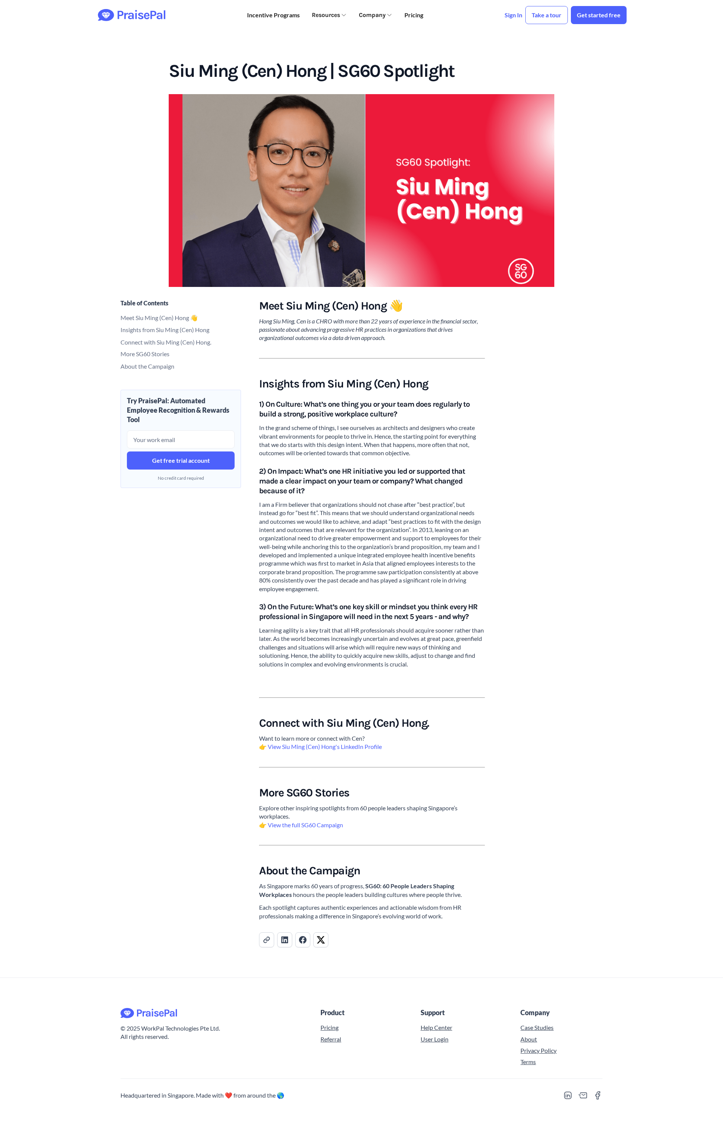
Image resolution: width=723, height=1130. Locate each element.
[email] (582, 1095)
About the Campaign (147, 366)
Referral (330, 1039)
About (528, 1039)
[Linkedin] (567, 1095)
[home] (131, 15)
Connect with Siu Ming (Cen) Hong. (165, 341)
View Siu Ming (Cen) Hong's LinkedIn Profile (325, 746)
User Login (434, 1039)
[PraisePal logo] (211, 1013)
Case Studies (537, 1027)
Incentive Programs (273, 14)
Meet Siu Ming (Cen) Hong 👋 (159, 317)
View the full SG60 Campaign (305, 824)
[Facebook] (597, 1095)
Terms (528, 1061)
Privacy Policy (538, 1050)
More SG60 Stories (144, 353)
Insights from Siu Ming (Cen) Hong (164, 329)
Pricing (413, 14)
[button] (329, 15)
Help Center (436, 1027)
